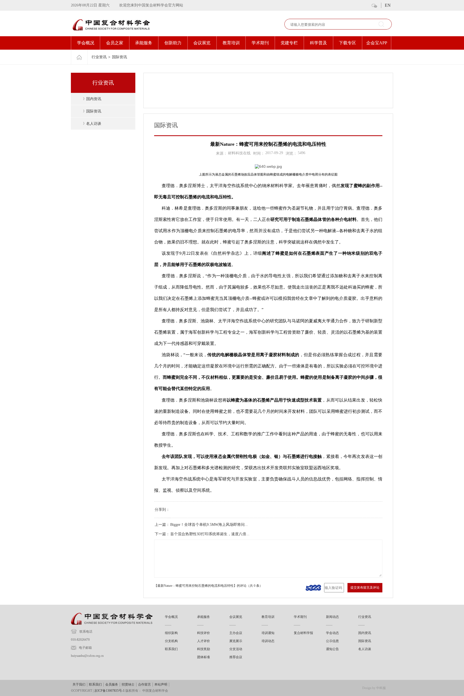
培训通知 (268, 633)
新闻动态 (332, 617)
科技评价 (203, 633)
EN (388, 5)
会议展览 (202, 43)
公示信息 (332, 641)
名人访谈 (93, 124)
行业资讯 (99, 57)
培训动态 (268, 641)
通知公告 (332, 649)
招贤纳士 (128, 684)
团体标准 (203, 657)
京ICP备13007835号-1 (109, 691)
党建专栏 (289, 43)
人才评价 (203, 641)
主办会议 (235, 633)
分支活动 (235, 649)
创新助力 (173, 43)
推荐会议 (235, 657)
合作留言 (144, 684)
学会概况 (85, 43)
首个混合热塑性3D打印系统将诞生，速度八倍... (209, 534)
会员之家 (114, 43)
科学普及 (318, 43)
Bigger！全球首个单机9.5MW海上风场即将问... (209, 525)
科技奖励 (203, 649)
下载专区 (347, 43)
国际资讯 (119, 57)
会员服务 (111, 684)
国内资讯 (93, 99)
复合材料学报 (303, 633)
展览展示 (235, 641)
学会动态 (332, 633)
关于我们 (79, 684)
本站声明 (160, 684)
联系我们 (171, 649)
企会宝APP (376, 43)
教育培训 (231, 43)
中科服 (381, 688)
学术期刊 (260, 43)
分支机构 (171, 641)
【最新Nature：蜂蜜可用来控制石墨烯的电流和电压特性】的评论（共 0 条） (208, 586)
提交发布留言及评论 (364, 587)
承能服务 (143, 43)
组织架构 (171, 633)
